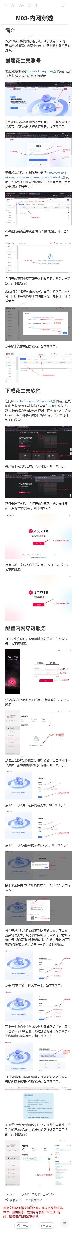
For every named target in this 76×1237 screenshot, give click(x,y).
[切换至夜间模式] (36, 5)
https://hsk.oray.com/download (31, 401)
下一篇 (44, 1225)
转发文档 (15, 1200)
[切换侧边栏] (5, 5)
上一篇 (24, 1225)
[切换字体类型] (29, 5)
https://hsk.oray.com (39, 71)
